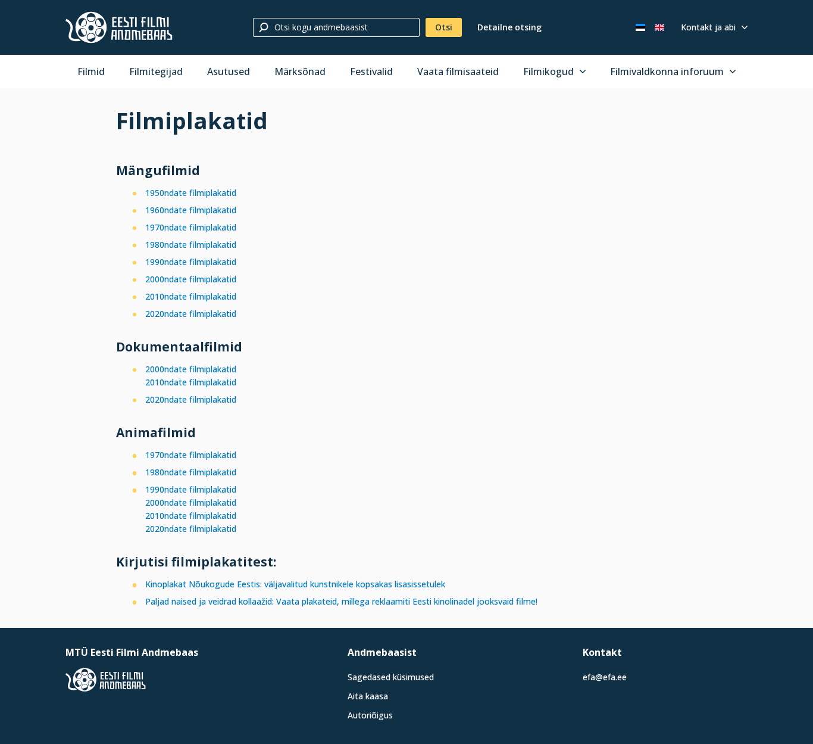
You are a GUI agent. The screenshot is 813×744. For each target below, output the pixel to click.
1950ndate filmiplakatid (190, 192)
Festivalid (371, 71)
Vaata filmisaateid (458, 71)
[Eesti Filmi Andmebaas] (119, 27)
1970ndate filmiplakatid (190, 227)
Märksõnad (300, 71)
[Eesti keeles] (640, 27)
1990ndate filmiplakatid (190, 261)
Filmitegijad (156, 71)
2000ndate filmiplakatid (190, 279)
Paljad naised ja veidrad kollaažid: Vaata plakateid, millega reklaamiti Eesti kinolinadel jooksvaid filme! (341, 601)
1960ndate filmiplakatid (190, 210)
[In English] (659, 27)
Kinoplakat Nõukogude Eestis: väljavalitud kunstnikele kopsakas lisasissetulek (298, 584)
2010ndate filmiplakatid (190, 296)
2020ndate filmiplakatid (190, 313)
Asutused (228, 71)
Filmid (91, 71)
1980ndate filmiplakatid (190, 244)
